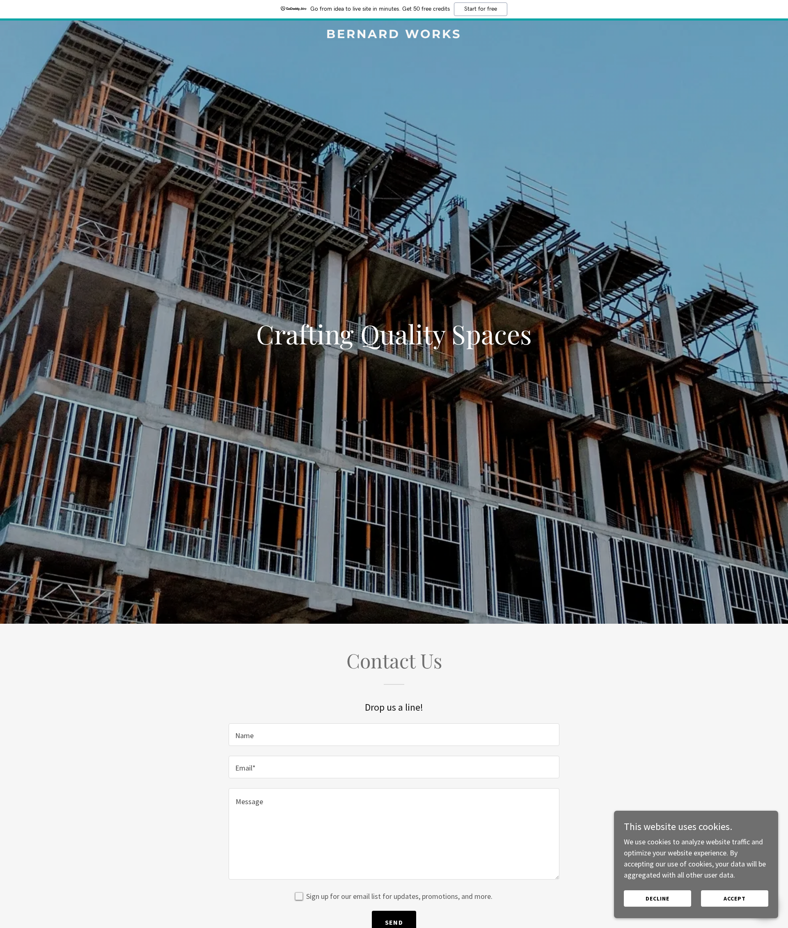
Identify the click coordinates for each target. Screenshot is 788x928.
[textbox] (394, 734)
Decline (657, 898)
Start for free (480, 9)
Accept (735, 898)
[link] (394, 35)
